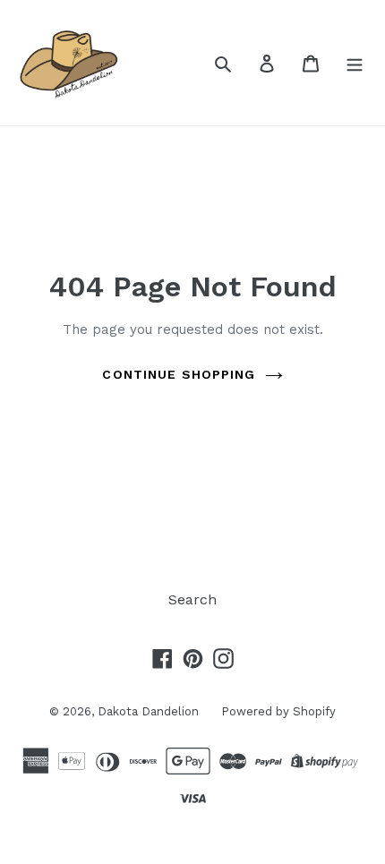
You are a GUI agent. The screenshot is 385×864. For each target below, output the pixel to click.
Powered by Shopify (278, 711)
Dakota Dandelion (148, 711)
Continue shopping (178, 374)
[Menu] (354, 62)
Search (192, 599)
